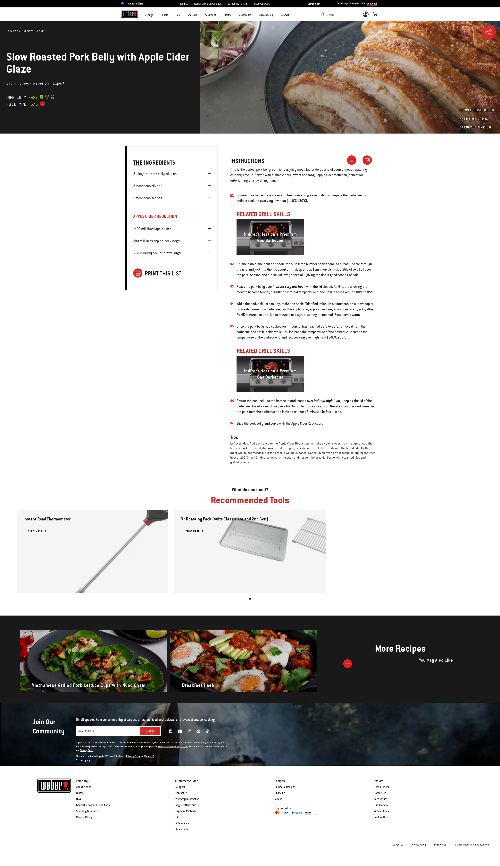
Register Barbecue (185, 805)
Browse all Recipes (21, 31)
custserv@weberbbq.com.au (173, 746)
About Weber (83, 787)
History (80, 793)
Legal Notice (440, 844)
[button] (155, 15)
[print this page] (353, 160)
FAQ (177, 817)
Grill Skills (280, 793)
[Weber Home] (129, 14)
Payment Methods (185, 811)
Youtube (180, 731)
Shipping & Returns (87, 811)
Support (180, 787)
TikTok (207, 731)
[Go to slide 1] (250, 599)
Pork (40, 31)
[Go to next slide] (347, 663)
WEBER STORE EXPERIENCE (208, 3)
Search (330, 15)
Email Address (86, 731)
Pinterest (198, 731)
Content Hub (381, 817)
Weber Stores (381, 811)
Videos (278, 799)
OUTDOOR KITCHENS (238, 3)
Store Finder (314, 3)
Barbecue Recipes (285, 787)
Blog (78, 799)
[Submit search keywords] (322, 14)
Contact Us (181, 793)
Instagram (189, 731)
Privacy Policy (87, 750)
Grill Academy (381, 805)
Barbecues (380, 793)
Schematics (182, 823)
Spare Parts (181, 829)
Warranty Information (187, 799)
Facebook (170, 731)
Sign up (150, 731)
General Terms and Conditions (93, 805)
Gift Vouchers (381, 787)
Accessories (381, 799)
